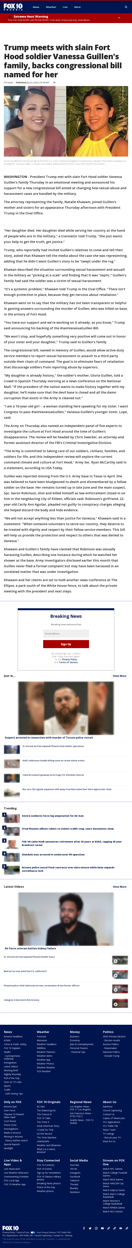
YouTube (74, 1164)
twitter (90, 1228)
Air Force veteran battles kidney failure (30, 948)
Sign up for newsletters (49, 1172)
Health (7, 1051)
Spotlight (8, 1148)
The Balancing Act (46, 1110)
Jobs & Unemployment (82, 1044)
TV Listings (108, 1133)
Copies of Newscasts (114, 1118)
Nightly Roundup (12, 1074)
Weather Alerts (44, 1055)
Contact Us (108, 1114)
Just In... (9, 676)
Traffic (7, 1089)
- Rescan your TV (112, 1137)
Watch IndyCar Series (114, 1190)
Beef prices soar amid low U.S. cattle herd (25, 971)
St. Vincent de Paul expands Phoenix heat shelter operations (53, 746)
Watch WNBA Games (114, 1207)
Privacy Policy (69, 659)
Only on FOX (12, 1102)
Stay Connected (48, 1160)
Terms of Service (68, 662)
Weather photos (45, 1191)
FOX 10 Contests (45, 1164)
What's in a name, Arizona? (46, 1151)
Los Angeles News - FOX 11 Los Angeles (80, 1108)
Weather (43, 1032)
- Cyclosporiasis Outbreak (12, 1057)
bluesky (114, 1228)
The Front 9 (43, 1122)
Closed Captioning (112, 1110)
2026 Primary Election (114, 1036)
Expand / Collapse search (126, 7)
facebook (84, 1228)
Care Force (9, 1110)
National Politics (111, 1051)
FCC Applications (111, 1122)
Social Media (79, 1160)
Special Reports (12, 1144)
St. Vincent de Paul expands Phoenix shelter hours (29, 956)
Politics (108, 1032)
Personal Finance (79, 1048)
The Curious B (44, 1114)
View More (120, 676)
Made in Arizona (12, 1132)
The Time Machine (46, 1137)
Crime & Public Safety (15, 1044)
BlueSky (74, 1188)
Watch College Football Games (115, 1174)
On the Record (44, 1133)
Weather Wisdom (46, 1067)
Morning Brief (11, 1070)
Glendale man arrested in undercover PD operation (53, 854)
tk (108, 1228)
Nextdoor (75, 1192)
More (77, 7)
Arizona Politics (111, 1044)
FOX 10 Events (44, 1168)
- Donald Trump (111, 1055)
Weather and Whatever (49, 1145)
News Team (109, 1129)
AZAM (7, 1040)
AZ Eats (41, 1106)
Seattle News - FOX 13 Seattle (81, 1122)
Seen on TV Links (13, 1082)
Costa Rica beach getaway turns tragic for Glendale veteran (53, 774)
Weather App (43, 1059)
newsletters (126, 1228)
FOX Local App (11, 1180)
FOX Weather (44, 1071)
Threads (74, 1184)
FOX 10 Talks (44, 1118)
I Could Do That (45, 1129)
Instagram (75, 1172)
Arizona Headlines (13, 1036)
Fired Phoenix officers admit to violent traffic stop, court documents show (68, 828)
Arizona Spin (10, 1106)
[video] (66, 919)
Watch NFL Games (113, 1168)
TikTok (73, 1168)
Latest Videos (14, 886)
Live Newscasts (12, 1168)
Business (74, 1036)
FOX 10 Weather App (15, 1184)
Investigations (11, 1128)
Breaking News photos (49, 1183)
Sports (7, 1085)
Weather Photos (45, 1063)
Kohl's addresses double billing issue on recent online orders (54, 760)
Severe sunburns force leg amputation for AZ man (53, 815)
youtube (102, 1228)
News (8, 1032)
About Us (109, 1102)
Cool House (10, 1121)
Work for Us (109, 1141)
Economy (75, 1040)
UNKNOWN (43, 1141)
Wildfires (41, 1048)
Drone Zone (10, 1124)
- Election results (111, 1040)
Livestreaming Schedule (16, 1176)
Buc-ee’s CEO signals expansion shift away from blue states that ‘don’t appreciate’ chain (67, 789)
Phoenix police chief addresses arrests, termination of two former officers (42, 985)
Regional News (80, 1102)
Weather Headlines (47, 1044)
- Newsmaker (110, 1048)
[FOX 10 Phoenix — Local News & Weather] (14, 7)
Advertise (108, 1106)
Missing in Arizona (13, 1136)
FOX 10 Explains (12, 1048)
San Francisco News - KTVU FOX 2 (81, 1115)
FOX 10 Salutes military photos (49, 1178)
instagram (96, 1228)
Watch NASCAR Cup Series (113, 1185)
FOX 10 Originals (48, 1102)
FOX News (8, 82)
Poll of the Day (11, 1078)
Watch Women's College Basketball (112, 1202)
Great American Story (48, 1125)
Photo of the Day (46, 1187)
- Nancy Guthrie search (16, 1140)
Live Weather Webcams (16, 1172)
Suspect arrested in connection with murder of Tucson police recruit (49, 737)
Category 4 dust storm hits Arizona (21, 999)
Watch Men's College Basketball (114, 1195)
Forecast (41, 1036)
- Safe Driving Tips (13, 1093)
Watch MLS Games (113, 1211)
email (120, 1228)
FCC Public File (110, 1125)
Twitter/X (74, 1180)
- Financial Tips (77, 1051)
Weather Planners (46, 1051)
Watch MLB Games (113, 1179)
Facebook (75, 1176)
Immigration (10, 1062)
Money (75, 1032)
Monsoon (42, 1040)
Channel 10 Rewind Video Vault (14, 1116)
